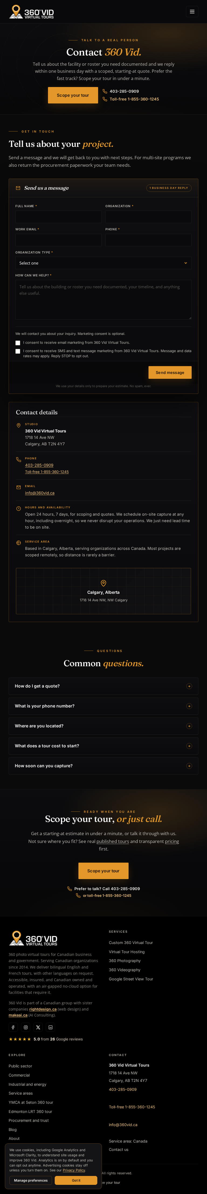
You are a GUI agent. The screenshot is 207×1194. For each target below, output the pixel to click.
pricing (172, 841)
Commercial (19, 1075)
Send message (170, 372)
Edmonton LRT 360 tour (30, 1111)
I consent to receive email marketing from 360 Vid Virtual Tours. (76, 342)
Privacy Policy (74, 1170)
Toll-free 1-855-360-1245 (134, 99)
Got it (76, 1180)
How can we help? (33, 275)
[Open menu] (192, 11)
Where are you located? (39, 725)
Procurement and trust (29, 1120)
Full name (26, 206)
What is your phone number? (45, 706)
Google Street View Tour (131, 979)
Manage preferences (31, 1180)
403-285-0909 (124, 91)
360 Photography (125, 960)
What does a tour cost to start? (47, 745)
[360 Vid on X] (38, 1027)
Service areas (21, 1093)
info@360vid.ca (39, 493)
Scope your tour (73, 95)
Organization (119, 206)
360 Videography (124, 969)
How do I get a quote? (37, 686)
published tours (112, 841)
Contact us (119, 1149)
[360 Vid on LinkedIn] (50, 1027)
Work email (27, 229)
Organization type (34, 252)
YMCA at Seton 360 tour (31, 1102)
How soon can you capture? (44, 765)
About (14, 1138)
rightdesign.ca (43, 1009)
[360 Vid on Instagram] (25, 1027)
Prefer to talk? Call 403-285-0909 (107, 888)
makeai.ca (18, 1015)
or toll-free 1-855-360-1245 (107, 895)
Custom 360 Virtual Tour (131, 942)
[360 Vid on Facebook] (13, 1027)
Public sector (20, 1066)
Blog (13, 1129)
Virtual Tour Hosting (127, 951)
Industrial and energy (27, 1084)
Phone (112, 229)
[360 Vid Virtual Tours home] (31, 11)
